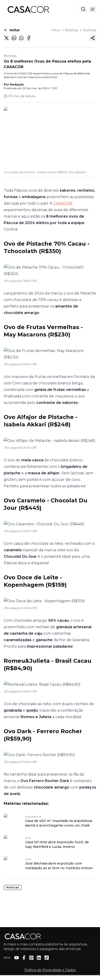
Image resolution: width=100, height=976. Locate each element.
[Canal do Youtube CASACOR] (16, 957)
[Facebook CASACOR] (24, 957)
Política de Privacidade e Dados (50, 970)
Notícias (71, 30)
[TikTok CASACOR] (46, 957)
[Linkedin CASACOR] (39, 957)
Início (55, 30)
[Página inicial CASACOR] (28, 9)
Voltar (14, 30)
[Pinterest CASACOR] (31, 957)
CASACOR (62, 203)
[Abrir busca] (83, 9)
